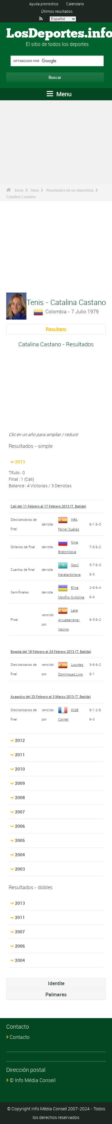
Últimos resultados (56, 11)
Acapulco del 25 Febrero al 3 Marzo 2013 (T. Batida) (51, 696)
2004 (20, 855)
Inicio (19, 190)
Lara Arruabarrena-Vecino (69, 619)
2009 (20, 783)
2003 (20, 869)
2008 (20, 797)
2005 (20, 840)
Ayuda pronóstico (43, 3)
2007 (20, 812)
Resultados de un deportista (70, 190)
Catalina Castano (21, 196)
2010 (20, 769)
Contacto (20, 1037)
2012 (20, 740)
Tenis (34, 190)
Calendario (75, 3)
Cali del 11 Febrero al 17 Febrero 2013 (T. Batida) (48, 506)
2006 (20, 826)
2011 (20, 755)
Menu (63, 94)
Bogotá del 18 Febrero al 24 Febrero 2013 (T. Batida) (51, 651)
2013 (20, 462)
